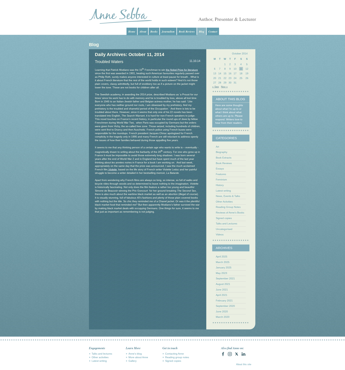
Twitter (237, 354)
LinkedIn (243, 354)
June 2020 (222, 311)
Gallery (132, 360)
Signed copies (224, 218)
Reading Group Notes (228, 207)
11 (241, 68)
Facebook (223, 354)
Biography (221, 152)
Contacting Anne (174, 353)
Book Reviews (187, 31)
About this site (243, 364)
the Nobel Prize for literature (182, 69)
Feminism (221, 179)
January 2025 (223, 267)
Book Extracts (223, 157)
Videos (220, 234)
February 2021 (224, 300)
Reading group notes (177, 357)
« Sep (215, 86)
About (142, 31)
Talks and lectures (102, 353)
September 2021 (225, 278)
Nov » (224, 86)
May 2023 (221, 273)
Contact (212, 31)
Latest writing (223, 190)
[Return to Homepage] (120, 16)
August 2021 (223, 284)
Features (221, 174)
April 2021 (221, 295)
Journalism (168, 31)
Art (217, 146)
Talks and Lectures (226, 223)
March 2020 (222, 316)
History (220, 185)
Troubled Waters (109, 61)
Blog (201, 31)
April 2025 (221, 256)
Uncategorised (224, 229)
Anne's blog (135, 353)
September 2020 (225, 305)
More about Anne (138, 357)
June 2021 (222, 289)
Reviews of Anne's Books (230, 212)
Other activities (100, 357)
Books (154, 31)
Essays (220, 168)
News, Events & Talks (228, 196)
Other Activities (224, 201)
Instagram (230, 354)
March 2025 (222, 262)
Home (131, 31)
